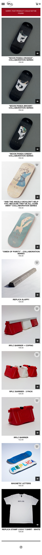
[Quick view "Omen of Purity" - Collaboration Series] (37, 247)
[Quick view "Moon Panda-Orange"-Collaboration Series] (37, 53)
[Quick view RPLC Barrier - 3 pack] (37, 387)
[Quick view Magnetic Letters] (37, 479)
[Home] (9, 4)
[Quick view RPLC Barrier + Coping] (37, 341)
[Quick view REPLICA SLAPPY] (37, 295)
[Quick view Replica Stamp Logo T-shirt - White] (37, 525)
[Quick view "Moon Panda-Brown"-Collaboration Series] (37, 101)
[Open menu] (3, 4)
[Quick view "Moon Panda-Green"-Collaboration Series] (37, 149)
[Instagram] (21, 547)
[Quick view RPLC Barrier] (37, 433)
